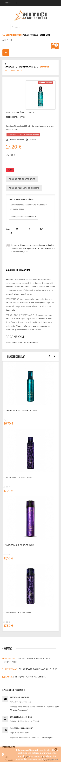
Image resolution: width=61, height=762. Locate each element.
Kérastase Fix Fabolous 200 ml (18, 478)
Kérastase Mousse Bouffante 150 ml (20, 410)
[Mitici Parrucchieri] (30, 15)
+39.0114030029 (30, 35)
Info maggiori (21, 710)
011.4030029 (26, 669)
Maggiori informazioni (18, 270)
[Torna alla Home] (6, 64)
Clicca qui (53, 759)
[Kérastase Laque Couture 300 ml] (30, 518)
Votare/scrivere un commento (23, 217)
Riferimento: (12, 117)
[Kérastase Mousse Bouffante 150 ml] (30, 383)
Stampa (33, 140)
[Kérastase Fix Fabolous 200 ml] (30, 450)
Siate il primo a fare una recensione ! (22, 342)
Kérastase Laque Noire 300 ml (17, 613)
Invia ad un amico (17, 140)
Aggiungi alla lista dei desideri (24, 188)
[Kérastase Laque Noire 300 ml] (30, 585)
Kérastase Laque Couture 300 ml (19, 545)
